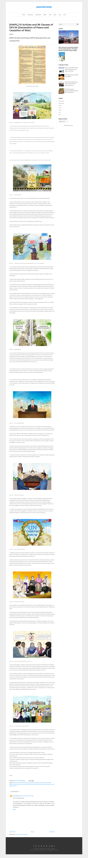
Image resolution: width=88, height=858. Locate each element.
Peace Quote (30, 14)
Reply (14, 809)
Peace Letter (30, 784)
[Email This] (28, 780)
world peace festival (45, 784)
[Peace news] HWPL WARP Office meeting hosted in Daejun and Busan (71, 69)
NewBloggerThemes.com (52, 849)
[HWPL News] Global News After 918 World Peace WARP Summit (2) (71, 83)
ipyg (46, 782)
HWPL (45, 14)
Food (64, 14)
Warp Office (37, 784)
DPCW (39, 782)
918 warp (23, 782)
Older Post (52, 831)
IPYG (50, 14)
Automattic (36, 849)
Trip (60, 14)
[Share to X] (31, 780)
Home (23, 14)
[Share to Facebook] (32, 780)
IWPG (55, 14)
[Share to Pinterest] (33, 780)
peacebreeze (44, 6)
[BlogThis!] (30, 780)
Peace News (38, 14)
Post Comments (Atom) (21, 834)
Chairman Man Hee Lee (32, 782)
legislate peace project (15, 784)
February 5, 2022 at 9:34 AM (26, 795)
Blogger (71, 125)
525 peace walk (17, 782)
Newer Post (12, 831)
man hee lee (24, 784)
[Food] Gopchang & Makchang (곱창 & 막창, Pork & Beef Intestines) (71, 91)
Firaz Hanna (16, 795)
